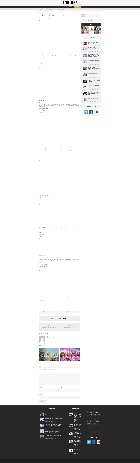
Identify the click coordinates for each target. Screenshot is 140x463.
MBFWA (93, 419)
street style (89, 425)
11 (75, 421)
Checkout (100, 9)
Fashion (65, 7)
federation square (59, 311)
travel (99, 425)
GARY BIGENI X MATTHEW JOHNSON (70, 327)
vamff (88, 428)
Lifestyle (77, 7)
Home (40, 11)
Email (61, 387)
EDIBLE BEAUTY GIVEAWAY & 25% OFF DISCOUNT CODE (77, 433)
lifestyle (93, 416)
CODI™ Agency (53, 460)
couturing (96, 412)
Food (99, 414)
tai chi (41, 313)
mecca (97, 419)
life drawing (72, 311)
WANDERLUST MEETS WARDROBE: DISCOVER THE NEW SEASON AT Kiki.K (93, 99)
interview (88, 416)
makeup (88, 419)
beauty (91, 412)
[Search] (101, 7)
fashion (88, 414)
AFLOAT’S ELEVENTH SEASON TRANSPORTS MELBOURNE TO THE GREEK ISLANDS (94, 68)
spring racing (94, 423)
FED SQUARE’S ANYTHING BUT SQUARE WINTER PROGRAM (70, 357)
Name (40, 387)
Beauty (71, 7)
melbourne (97, 421)
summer (94, 425)
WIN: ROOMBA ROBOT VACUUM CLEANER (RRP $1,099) (77, 441)
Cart (96, 9)
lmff (97, 416)
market (77, 311)
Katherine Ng (46, 359)
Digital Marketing (47, 460)
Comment (41, 372)
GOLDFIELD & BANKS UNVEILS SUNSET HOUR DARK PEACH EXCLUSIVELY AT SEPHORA (93, 87)
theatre (44, 313)
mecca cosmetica (90, 421)
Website (41, 394)
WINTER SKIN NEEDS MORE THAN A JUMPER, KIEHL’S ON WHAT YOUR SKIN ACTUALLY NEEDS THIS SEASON (93, 48)
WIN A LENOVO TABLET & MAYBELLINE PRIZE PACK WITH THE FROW (77, 425)
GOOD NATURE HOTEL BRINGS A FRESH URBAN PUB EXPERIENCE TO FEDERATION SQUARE (49, 356)
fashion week (93, 414)
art (40, 311)
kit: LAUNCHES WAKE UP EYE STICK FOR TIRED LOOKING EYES (93, 43)
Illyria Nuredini (42, 18)
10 (75, 446)
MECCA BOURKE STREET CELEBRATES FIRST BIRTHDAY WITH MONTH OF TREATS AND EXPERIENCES (94, 75)
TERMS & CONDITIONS (97, 460)
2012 (88, 412)
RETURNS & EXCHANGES (84, 460)
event (54, 311)
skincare (88, 423)
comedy (49, 311)
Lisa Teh (76, 419)
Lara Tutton (77, 453)
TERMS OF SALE (91, 460)
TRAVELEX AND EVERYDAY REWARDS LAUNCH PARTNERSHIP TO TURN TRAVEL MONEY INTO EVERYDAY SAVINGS (94, 55)
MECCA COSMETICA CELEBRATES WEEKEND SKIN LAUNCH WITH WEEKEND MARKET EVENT (93, 93)
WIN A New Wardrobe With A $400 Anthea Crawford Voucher (77, 451)
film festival (66, 311)
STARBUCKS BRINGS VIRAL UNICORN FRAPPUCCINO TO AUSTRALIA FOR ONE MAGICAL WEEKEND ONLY (60, 9)
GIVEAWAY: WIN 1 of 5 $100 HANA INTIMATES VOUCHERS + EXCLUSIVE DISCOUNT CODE (77, 415)
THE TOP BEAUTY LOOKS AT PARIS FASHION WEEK (49, 328)
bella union (44, 311)
